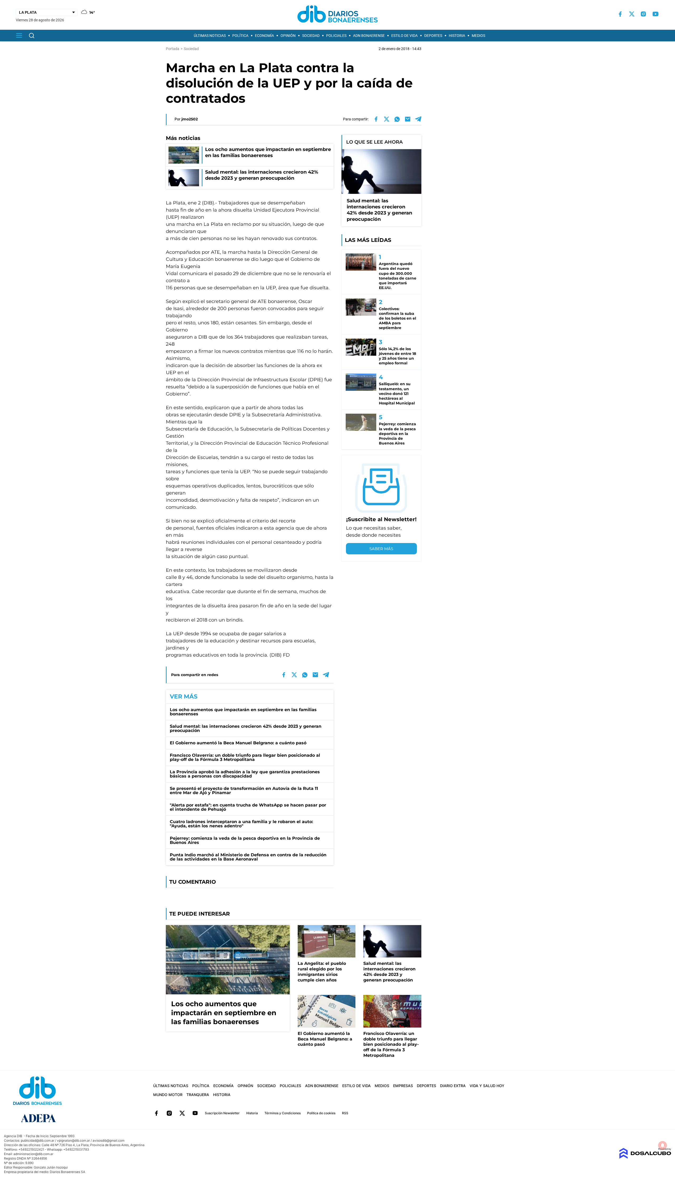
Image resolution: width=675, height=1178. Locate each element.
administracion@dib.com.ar (33, 1154)
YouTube (195, 1113)
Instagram (169, 1113)
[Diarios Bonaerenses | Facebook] (620, 14)
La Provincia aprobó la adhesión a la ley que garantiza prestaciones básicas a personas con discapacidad (245, 774)
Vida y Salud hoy (487, 1085)
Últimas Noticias (210, 35)
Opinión (288, 35)
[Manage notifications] (662, 1145)
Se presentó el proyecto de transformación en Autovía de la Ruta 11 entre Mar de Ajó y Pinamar (244, 790)
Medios (478, 35)
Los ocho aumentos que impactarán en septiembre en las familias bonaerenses (243, 711)
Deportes (433, 35)
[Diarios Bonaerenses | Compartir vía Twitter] (386, 119)
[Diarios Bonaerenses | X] (632, 14)
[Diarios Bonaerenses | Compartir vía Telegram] (418, 119)
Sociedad (311, 35)
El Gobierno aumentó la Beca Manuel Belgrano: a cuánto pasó (238, 742)
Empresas (403, 1085)
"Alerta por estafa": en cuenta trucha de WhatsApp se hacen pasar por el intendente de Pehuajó (248, 807)
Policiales (336, 35)
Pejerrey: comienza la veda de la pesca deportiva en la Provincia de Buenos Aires (245, 840)
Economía (264, 35)
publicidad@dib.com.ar (37, 1140)
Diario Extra (453, 1085)
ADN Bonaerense (369, 35)
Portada (172, 49)
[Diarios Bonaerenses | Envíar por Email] (407, 119)
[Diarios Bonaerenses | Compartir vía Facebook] (376, 119)
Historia (457, 35)
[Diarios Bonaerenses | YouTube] (655, 14)
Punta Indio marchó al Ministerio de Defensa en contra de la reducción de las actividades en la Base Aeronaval (248, 857)
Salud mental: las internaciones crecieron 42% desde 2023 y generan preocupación (245, 728)
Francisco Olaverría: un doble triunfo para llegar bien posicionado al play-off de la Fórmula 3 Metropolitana (245, 757)
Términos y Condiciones (282, 1113)
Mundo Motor (167, 1094)
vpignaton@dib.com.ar (73, 1140)
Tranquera (197, 1094)
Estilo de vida (404, 35)
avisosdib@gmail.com (108, 1140)
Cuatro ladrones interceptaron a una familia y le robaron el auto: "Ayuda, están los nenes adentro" (241, 823)
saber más (381, 548)
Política (240, 35)
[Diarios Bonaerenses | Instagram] (643, 14)
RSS (345, 1113)
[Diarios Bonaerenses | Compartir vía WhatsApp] (397, 119)
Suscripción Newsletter (222, 1113)
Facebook (156, 1113)
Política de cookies (321, 1113)
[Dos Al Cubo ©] (645, 1157)
